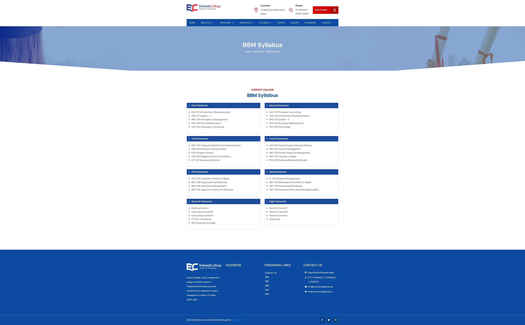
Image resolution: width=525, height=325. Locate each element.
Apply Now (321, 10)
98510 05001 (302, 13)
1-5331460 (329, 277)
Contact (326, 22)
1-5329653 (313, 282)
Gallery (295, 22)
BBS (267, 281)
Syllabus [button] (264, 22)
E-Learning (310, 22)
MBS (267, 294)
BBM (267, 286)
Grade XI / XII (270, 273)
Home (192, 22)
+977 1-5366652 (315, 277)
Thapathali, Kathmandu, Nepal (320, 273)
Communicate (237, 320)
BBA (267, 277)
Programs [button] (225, 22)
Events (281, 22)
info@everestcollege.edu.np (320, 287)
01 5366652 (302, 10)
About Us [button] (206, 22)
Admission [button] (245, 22)
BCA (267, 290)
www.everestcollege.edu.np (320, 292)
